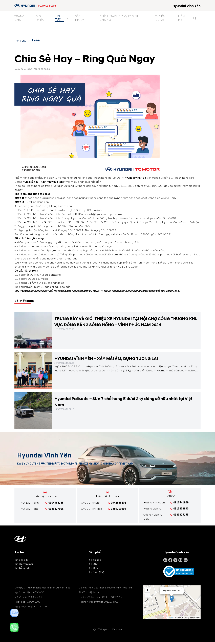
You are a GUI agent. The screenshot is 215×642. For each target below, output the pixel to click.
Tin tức (36, 40)
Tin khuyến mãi (23, 564)
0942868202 (118, 502)
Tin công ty (21, 560)
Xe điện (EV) (96, 572)
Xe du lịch (95, 560)
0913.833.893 (111, 601)
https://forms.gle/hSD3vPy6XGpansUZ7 (77, 210)
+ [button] (147, 590)
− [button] (147, 595)
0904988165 (55, 502)
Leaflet (170, 617)
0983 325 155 (83, 222)
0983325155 (180, 514)
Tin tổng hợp (22, 568)
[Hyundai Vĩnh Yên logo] (35, 5)
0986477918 (55, 509)
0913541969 (180, 502)
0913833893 (180, 508)
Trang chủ (20, 40)
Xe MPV (93, 568)
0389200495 (118, 509)
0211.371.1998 (128, 266)
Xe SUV (93, 564)
